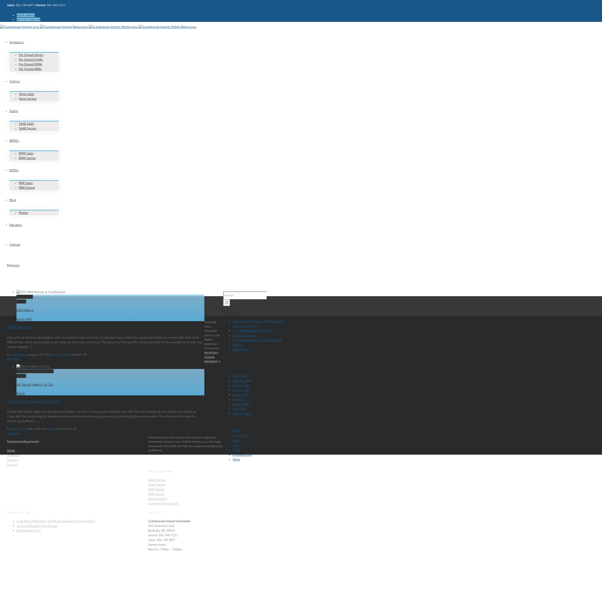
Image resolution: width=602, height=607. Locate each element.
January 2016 (241, 385)
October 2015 (241, 390)
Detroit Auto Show (245, 335)
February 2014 (242, 414)
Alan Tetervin (19, 354)
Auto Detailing (157, 499)
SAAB (236, 450)
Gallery (21, 301)
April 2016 (239, 376)
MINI (29, 319)
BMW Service (156, 489)
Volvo (236, 459)
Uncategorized (242, 455)
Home (11, 451)
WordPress (211, 352)
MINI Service (156, 494)
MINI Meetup (24, 297)
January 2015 (241, 404)
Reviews (12, 460)
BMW (236, 431)
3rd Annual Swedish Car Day (35, 371)
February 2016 (242, 381)
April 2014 (239, 409)
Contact (12, 465)
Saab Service (156, 485)
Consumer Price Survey (163, 504)
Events (20, 319)
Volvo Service (157, 480)
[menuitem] (152, 15)
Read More (13, 358)
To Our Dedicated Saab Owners (253, 331)
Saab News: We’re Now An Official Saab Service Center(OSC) (55, 521)
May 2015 (239, 399)
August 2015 (241, 395)
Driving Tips (240, 436)
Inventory (13, 455)
